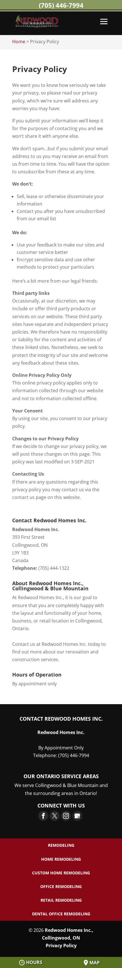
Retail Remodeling (61, 900)
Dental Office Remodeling (61, 913)
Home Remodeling (61, 859)
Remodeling (61, 845)
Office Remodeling (61, 886)
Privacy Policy (61, 945)
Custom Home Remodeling (61, 872)
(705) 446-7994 (61, 5)
